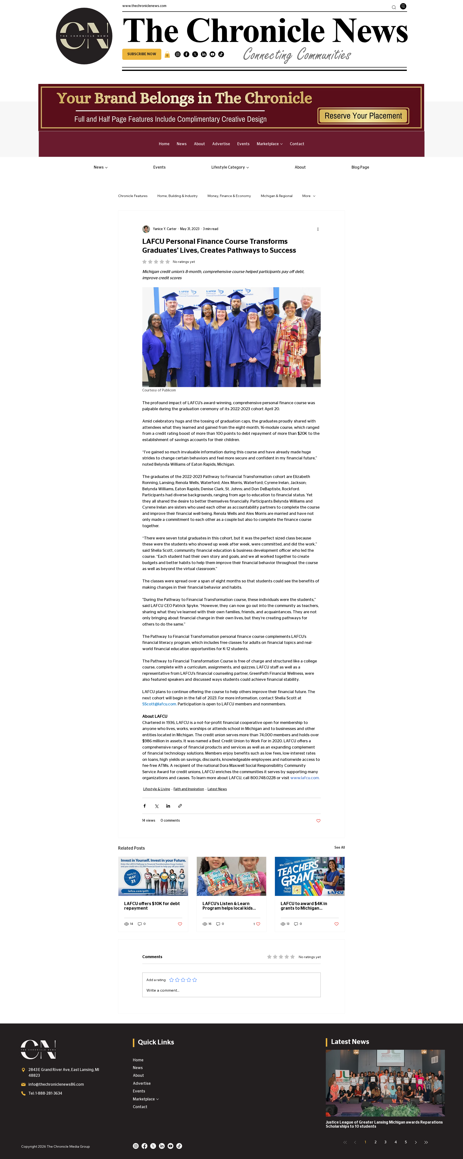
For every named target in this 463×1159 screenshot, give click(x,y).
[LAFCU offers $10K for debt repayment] (153, 876)
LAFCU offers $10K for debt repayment (152, 906)
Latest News (217, 789)
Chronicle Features (133, 196)
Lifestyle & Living (156, 789)
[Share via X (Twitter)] (156, 806)
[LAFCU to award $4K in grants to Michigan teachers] (310, 876)
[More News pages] (106, 167)
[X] (195, 54)
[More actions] (318, 229)
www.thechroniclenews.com (144, 6)
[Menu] (403, 6)
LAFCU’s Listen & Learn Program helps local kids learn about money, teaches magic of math (231, 906)
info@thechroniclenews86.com (56, 1084)
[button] (141, 54)
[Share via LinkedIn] (168, 806)
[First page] (345, 1142)
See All (339, 847)
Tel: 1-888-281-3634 (45, 1093)
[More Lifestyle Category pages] (247, 167)
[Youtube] (212, 54)
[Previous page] (355, 1142)
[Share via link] (180, 806)
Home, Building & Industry (177, 196)
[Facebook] (186, 54)
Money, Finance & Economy (229, 196)
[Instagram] (178, 54)
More (306, 196)
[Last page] (426, 1142)
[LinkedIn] (204, 54)
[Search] (394, 7)
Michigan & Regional (277, 196)
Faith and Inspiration (189, 789)
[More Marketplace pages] (281, 144)
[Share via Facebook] (144, 806)
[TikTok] (221, 54)
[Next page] (416, 1142)
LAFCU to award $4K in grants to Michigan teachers (304, 906)
